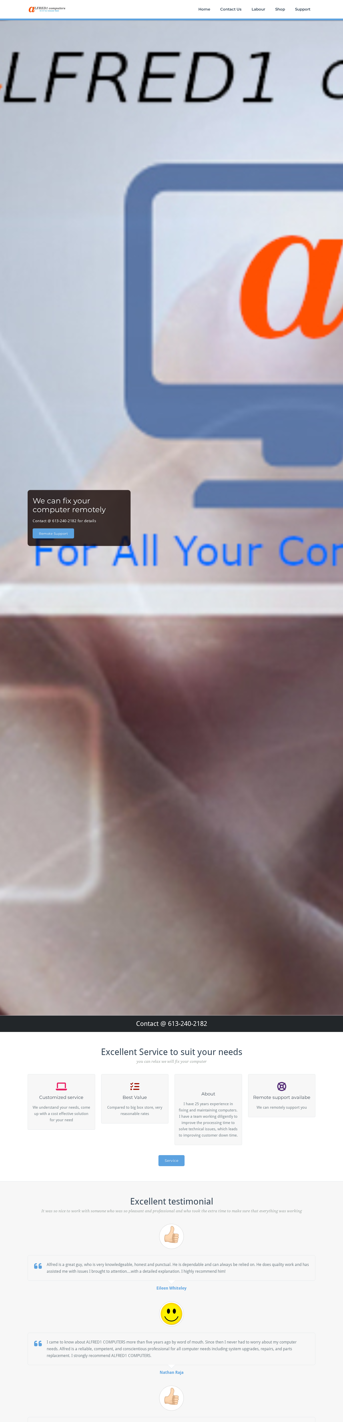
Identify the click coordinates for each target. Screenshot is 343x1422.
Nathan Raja (172, 1372)
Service (172, 1160)
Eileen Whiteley (171, 1288)
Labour (258, 9)
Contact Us (231, 9)
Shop (280, 9)
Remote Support (53, 533)
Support (302, 9)
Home (204, 9)
